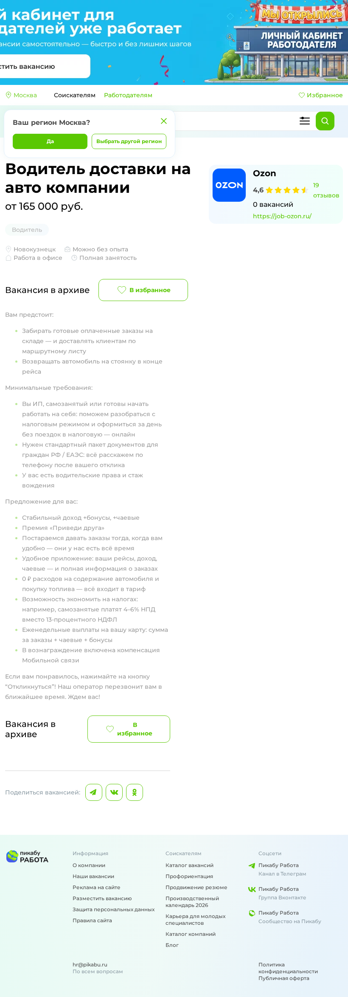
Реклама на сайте (97, 887)
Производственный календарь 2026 (192, 901)
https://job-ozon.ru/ (282, 216)
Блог (172, 945)
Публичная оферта (283, 978)
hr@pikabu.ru (90, 964)
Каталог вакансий (189, 865)
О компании (89, 865)
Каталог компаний (191, 934)
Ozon (264, 173)
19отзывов (326, 190)
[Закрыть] (164, 121)
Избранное (325, 95)
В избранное (150, 290)
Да (50, 141)
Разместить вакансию (102, 898)
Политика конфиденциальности (288, 967)
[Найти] (325, 121)
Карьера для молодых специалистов (195, 919)
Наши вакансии (93, 876)
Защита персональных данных (113, 909)
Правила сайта (92, 920)
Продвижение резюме (196, 887)
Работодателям (128, 95)
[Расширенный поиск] (305, 121)
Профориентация (189, 876)
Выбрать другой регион (129, 141)
